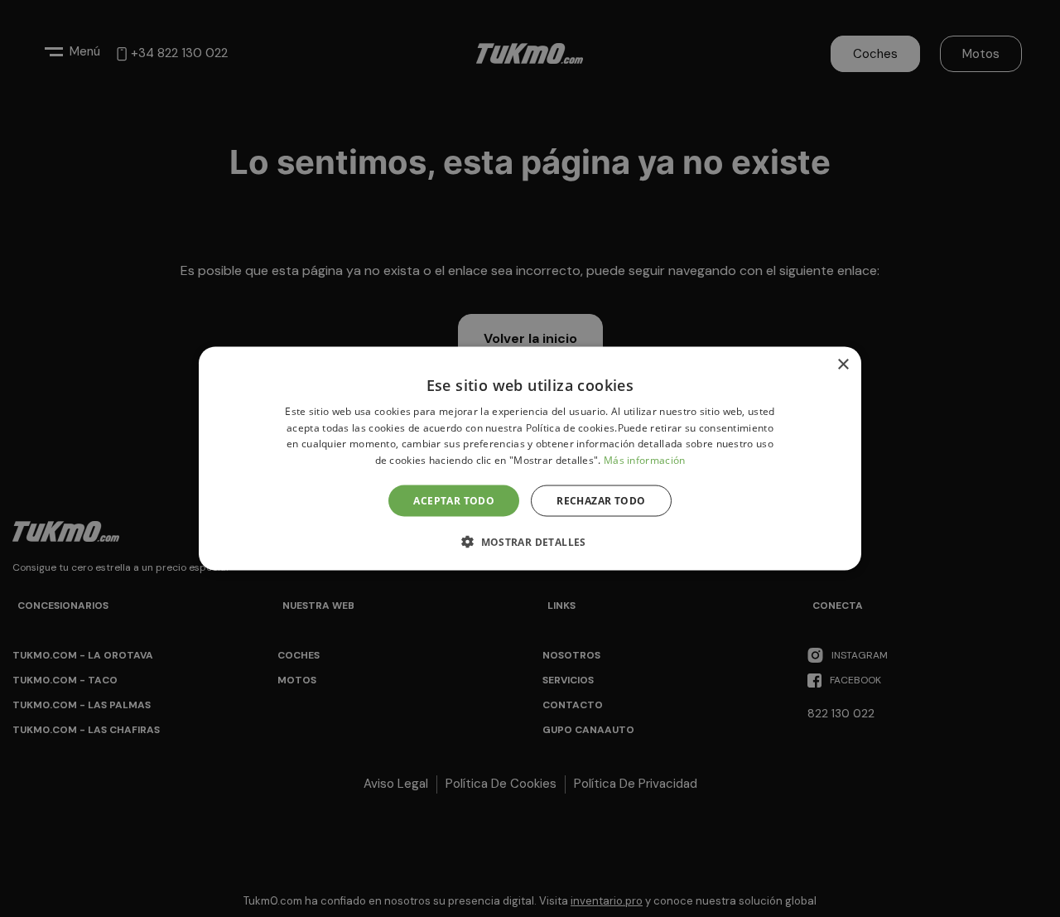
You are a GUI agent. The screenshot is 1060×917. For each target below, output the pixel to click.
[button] (530, 541)
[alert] (530, 458)
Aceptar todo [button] (453, 501)
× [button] (842, 364)
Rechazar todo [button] (600, 501)
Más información (645, 460)
